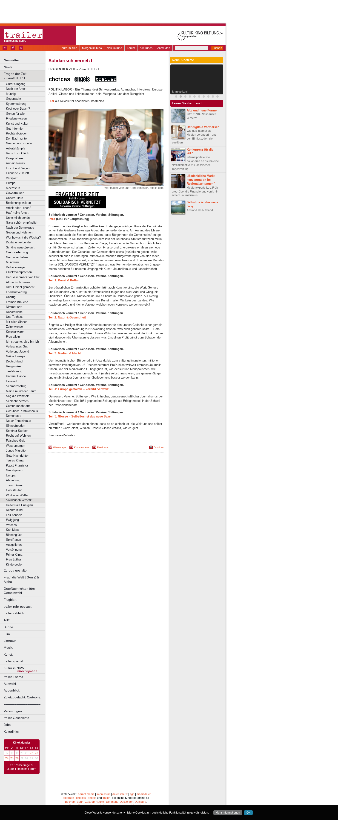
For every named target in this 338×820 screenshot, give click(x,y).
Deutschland (14, 361)
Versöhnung (14, 549)
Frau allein (13, 336)
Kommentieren (82, 447)
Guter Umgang (15, 84)
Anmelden (163, 48)
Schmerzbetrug (16, 386)
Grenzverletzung (17, 252)
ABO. (7, 620)
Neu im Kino (114, 48)
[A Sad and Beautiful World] (199, 97)
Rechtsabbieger (16, 133)
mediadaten (144, 794)
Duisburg (140, 801)
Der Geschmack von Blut (23, 277)
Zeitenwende (14, 326)
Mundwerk (13, 262)
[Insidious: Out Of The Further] (176, 97)
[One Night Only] (208, 97)
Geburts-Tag (14, 490)
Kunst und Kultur (17, 123)
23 (36, 753)
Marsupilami (180, 91)
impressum (103, 794)
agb (132, 794)
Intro (52, 219)
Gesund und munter (19, 143)
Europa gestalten (16, 570)
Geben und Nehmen (19, 232)
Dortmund (112, 801)
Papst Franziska (17, 465)
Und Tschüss (14, 316)
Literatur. (10, 640)
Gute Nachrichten (17, 455)
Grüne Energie (15, 356)
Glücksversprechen (19, 272)
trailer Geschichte (16, 718)
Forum (131, 48)
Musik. (8, 647)
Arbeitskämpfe (15, 148)
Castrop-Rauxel (95, 801)
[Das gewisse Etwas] (213, 97)
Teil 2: (67, 317)
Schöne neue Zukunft (20, 247)
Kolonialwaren (15, 331)
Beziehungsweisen (18, 202)
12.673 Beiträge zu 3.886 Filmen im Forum (21, 767)
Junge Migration (16, 450)
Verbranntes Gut (17, 346)
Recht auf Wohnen (18, 435)
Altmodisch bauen (18, 282)
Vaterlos (11, 525)
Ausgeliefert (14, 544)
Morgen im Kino (92, 48)
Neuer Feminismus (18, 421)
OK (248, 812)
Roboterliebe (14, 312)
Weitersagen (60, 447)
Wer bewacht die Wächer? (23, 237)
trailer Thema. (14, 677)
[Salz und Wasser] (217, 97)
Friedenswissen (16, 118)
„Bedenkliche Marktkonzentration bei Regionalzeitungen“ (201, 179)
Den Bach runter (17, 138)
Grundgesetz (14, 470)
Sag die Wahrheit (17, 396)
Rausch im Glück (17, 153)
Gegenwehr (13, 98)
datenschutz (120, 794)
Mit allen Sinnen (16, 322)
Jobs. (7, 725)
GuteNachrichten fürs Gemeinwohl (19, 591)
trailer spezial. (14, 661)
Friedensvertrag (16, 292)
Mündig (11, 94)
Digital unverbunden (19, 242)
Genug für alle (15, 113)
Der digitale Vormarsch (203, 127)
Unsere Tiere (14, 198)
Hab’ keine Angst (17, 212)
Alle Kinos (146, 48)
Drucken (158, 447)
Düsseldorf (126, 801)
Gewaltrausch (15, 193)
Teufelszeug (14, 371)
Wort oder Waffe (17, 495)
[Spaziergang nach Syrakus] (185, 97)
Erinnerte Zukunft (17, 173)
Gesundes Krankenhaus (22, 411)
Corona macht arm (18, 406)
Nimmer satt (14, 307)
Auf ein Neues (15, 163)
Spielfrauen (13, 539)
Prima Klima (14, 554)
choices (81, 798)
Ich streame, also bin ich (22, 341)
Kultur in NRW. (14, 668)
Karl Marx (12, 529)
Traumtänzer (14, 485)
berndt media (86, 794)
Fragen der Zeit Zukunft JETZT (25, 76)
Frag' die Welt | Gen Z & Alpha (21, 579)
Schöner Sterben (17, 430)
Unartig (10, 297)
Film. (7, 634)
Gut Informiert (15, 128)
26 (17, 758)
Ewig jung (12, 520)
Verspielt (11, 178)
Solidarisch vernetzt (19, 500)
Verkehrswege (15, 267)
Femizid (11, 381)
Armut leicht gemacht (20, 287)
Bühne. (9, 627)
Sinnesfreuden (15, 425)
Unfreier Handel (16, 376)
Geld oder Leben (17, 257)
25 (12, 758)
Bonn (80, 801)
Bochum (70, 801)
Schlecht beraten (17, 401)
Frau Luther (13, 559)
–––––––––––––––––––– (22, 704)
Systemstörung (16, 103)
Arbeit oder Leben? (18, 208)
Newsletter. (12, 60)
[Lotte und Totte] (190, 97)
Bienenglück (14, 535)
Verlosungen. (13, 711)
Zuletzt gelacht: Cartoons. (22, 697)
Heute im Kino (68, 48)
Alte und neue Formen (202, 110)
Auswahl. (10, 684)
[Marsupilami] (180, 97)
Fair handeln (14, 515)
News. (8, 67)
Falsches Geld (15, 440)
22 (31, 753)
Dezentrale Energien (19, 505)
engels (92, 798)
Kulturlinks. (12, 731)
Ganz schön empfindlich (22, 222)
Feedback (102, 447)
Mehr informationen (228, 812)
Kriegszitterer (15, 158)
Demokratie (13, 415)
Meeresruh (13, 188)
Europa (10, 183)
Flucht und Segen (17, 168)
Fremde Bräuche (17, 302)
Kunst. (8, 654)
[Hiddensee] (203, 97)
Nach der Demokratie (20, 227)
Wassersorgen (15, 445)
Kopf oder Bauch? (18, 108)
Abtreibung (13, 480)
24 (7, 758)
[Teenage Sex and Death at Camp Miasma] (194, 97)
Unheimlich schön (18, 217)
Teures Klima (14, 460)
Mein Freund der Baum (21, 391)
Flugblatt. (10, 599)
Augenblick (12, 690)
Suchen (217, 48)
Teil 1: (64, 280)
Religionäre (13, 366)
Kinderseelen (14, 564)
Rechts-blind (14, 510)
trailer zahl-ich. (14, 613)
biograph (68, 798)
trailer (106, 798)
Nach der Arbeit (16, 88)
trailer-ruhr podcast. (18, 606)
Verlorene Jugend (17, 351)
